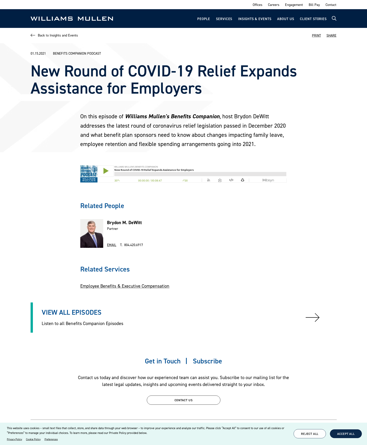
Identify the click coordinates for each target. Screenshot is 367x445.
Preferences (51, 439)
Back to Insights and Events (58, 35)
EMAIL (111, 245)
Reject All (309, 434)
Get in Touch (163, 361)
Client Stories (313, 19)
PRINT (316, 35)
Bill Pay (314, 5)
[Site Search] (334, 18)
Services (224, 19)
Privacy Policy (14, 439)
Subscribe (207, 361)
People (203, 19)
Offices (257, 5)
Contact (331, 5)
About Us (285, 19)
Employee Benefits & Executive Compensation (124, 286)
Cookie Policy (33, 439)
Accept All (346, 434)
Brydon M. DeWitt (124, 222)
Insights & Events (254, 19)
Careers (273, 5)
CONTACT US (184, 400)
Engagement (294, 5)
